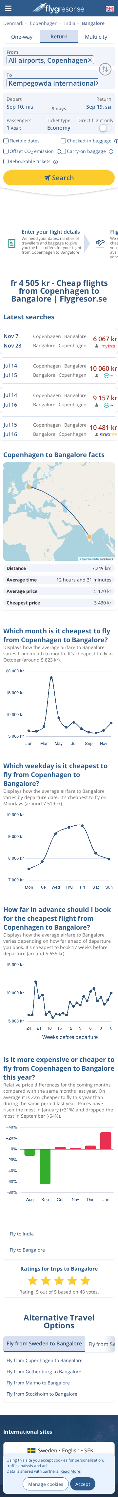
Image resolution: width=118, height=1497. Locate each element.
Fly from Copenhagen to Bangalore (45, 1360)
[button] (8, 9)
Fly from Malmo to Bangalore (38, 1383)
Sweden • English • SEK (65, 1450)
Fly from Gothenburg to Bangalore (44, 1371)
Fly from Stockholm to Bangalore (42, 1394)
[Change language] (109, 9)
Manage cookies (45, 1484)
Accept (82, 1484)
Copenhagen (44, 23)
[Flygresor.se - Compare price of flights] (58, 8)
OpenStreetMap (90, 558)
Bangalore (93, 23)
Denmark (13, 23)
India (69, 23)
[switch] (105, 69)
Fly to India (22, 1234)
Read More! (70, 1471)
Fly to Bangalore (27, 1250)
